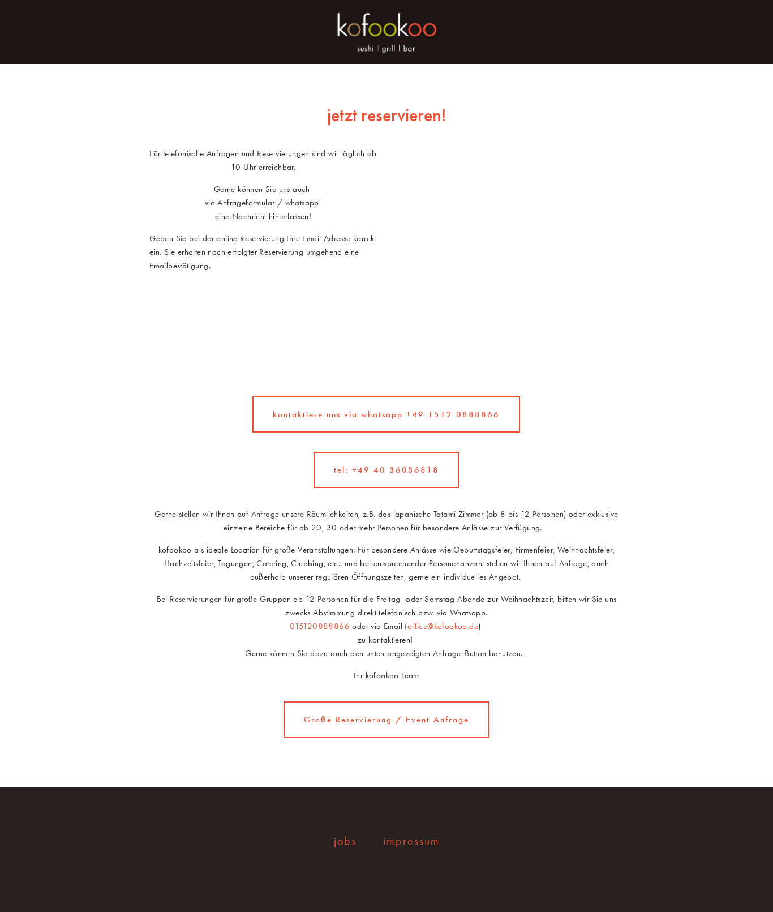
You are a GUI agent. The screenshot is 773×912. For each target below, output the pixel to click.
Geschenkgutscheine (142, 68)
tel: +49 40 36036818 (386, 470)
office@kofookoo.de (442, 626)
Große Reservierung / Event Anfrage (386, 719)
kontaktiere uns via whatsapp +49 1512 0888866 (386, 414)
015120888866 (321, 626)
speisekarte (46, 68)
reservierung (242, 68)
